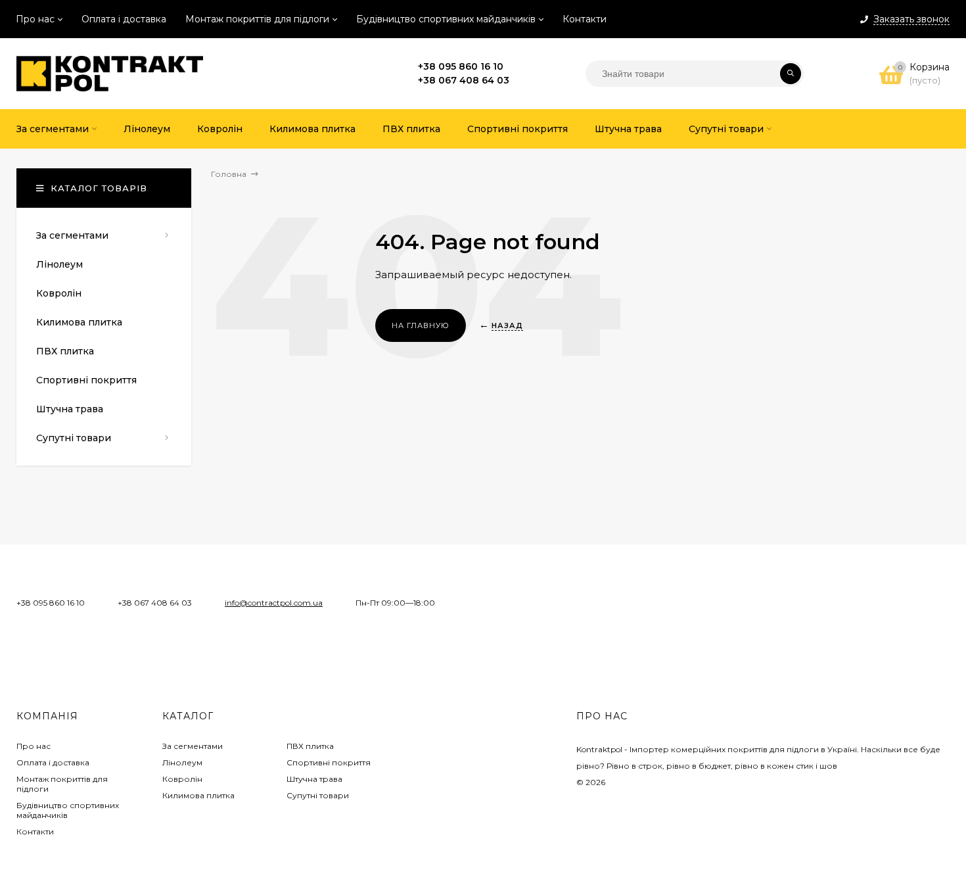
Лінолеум (182, 762)
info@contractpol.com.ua (274, 603)
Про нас (35, 19)
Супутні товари (318, 795)
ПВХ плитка (310, 746)
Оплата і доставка (123, 19)
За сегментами (192, 746)
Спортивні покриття (329, 762)
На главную (420, 325)
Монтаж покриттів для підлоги (257, 19)
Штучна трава (314, 779)
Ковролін (182, 779)
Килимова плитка (198, 795)
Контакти (585, 19)
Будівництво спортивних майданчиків (446, 19)
